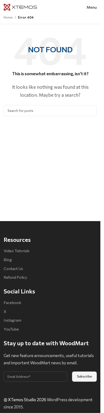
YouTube (11, 329)
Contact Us (13, 268)
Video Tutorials (17, 250)
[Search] (91, 110)
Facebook (12, 302)
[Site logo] (20, 6)
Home (8, 17)
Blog (8, 259)
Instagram (12, 320)
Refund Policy (15, 277)
